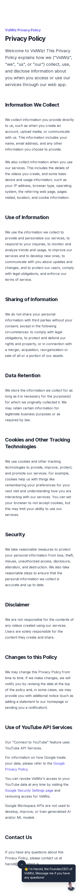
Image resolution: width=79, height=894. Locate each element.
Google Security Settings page (29, 790)
